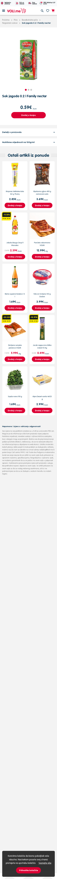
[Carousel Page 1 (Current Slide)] (26, 90)
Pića (15, 20)
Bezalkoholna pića (30, 20)
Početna (5, 20)
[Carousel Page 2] (28, 90)
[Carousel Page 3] (31, 90)
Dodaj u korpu (28, 115)
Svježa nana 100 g (15, 396)
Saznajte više (45, 863)
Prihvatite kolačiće (28, 870)
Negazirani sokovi (9, 23)
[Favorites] (47, 10)
